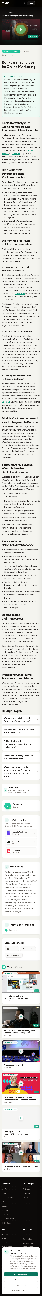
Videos (10, 13)
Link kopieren (15, 955)
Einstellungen (21, 1286)
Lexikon (5, 1214)
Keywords (20, 293)
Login (31, 3)
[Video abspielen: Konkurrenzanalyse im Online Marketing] (21, 29)
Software (26, 1189)
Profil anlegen (7, 1246)
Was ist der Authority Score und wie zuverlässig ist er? (18, 757)
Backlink (6, 402)
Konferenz (6, 1189)
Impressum (27, 1235)
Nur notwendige (21, 1280)
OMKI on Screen (8, 1202)
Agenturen (27, 1193)
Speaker (26, 1202)
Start (4, 13)
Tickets (5, 1193)
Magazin (5, 1242)
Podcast (5, 1210)
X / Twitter (29, 949)
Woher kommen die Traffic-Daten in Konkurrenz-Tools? (19, 731)
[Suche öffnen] (24, 3)
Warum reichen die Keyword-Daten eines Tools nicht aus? (17, 719)
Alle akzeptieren (21, 1274)
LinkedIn (13, 949)
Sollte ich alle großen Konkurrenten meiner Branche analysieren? (17, 744)
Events (25, 1197)
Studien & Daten (8, 1219)
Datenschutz (28, 1239)
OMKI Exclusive (7, 1197)
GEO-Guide (6, 1223)
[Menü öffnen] (38, 3)
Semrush (16, 153)
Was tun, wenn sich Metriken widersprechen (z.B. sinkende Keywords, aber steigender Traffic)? (18, 771)
